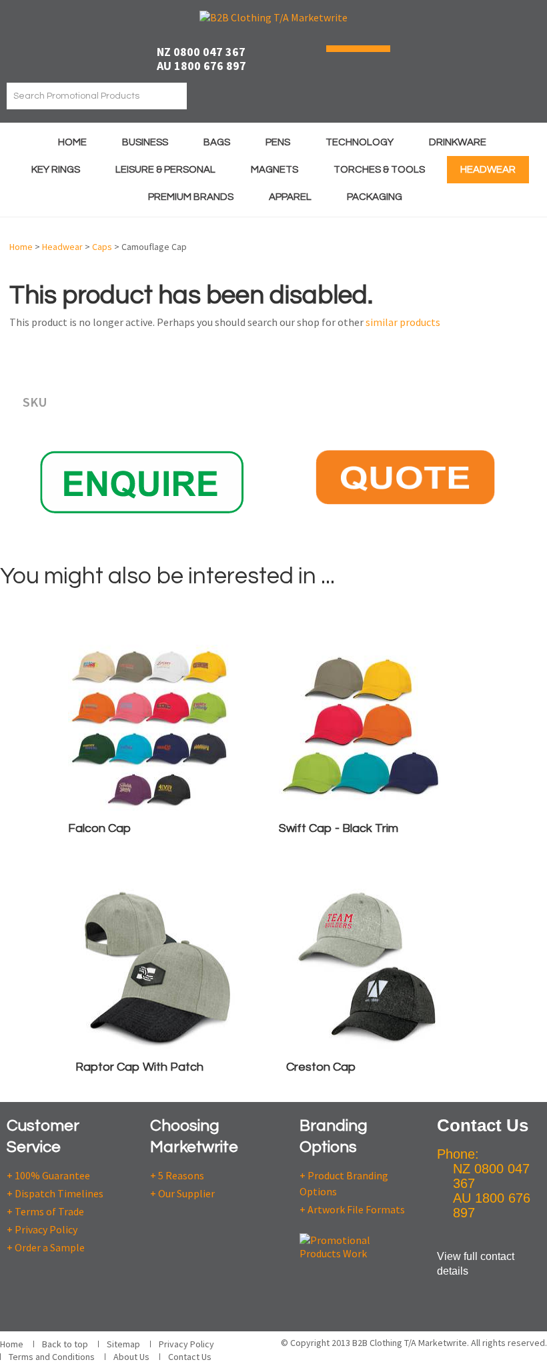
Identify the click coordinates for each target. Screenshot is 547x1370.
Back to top (65, 1344)
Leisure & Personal (165, 170)
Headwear (488, 170)
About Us (131, 1356)
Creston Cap (321, 1067)
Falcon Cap (99, 828)
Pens (277, 142)
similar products (403, 322)
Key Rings (55, 170)
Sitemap (123, 1344)
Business (145, 142)
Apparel (290, 197)
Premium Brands (190, 197)
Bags (216, 142)
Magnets (274, 170)
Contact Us (189, 1356)
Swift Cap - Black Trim (338, 828)
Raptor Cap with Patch (139, 1067)
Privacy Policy (186, 1344)
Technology (360, 142)
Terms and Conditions (52, 1356)
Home (72, 142)
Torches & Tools (379, 170)
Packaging (374, 197)
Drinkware (457, 142)
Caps (102, 247)
